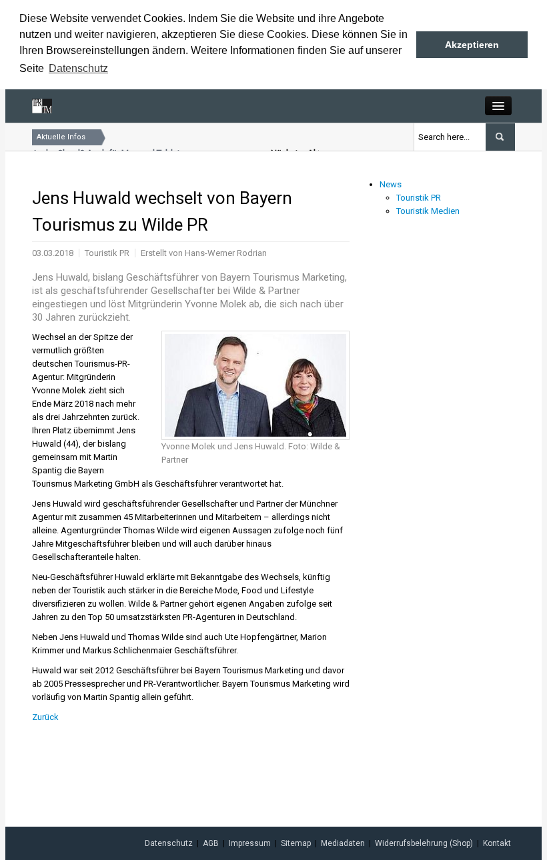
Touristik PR (418, 198)
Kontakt (497, 843)
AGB (211, 843)
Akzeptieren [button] (472, 44)
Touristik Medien (428, 211)
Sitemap (296, 843)
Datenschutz (169, 843)
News (391, 184)
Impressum (250, 843)
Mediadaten (343, 843)
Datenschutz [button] (78, 68)
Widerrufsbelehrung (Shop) (424, 843)
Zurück (45, 717)
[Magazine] (42, 106)
